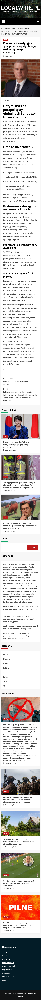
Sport (5, 672)
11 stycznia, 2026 (10, 531)
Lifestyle (6, 659)
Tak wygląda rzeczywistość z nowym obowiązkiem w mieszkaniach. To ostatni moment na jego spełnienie (19, 485)
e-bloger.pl (6, 973)
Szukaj (4, 538)
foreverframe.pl (8, 962)
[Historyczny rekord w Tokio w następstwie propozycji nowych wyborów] (20, 426)
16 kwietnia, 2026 (10, 805)
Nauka (5, 663)
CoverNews (20, 993)
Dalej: (20, 395)
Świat (5, 677)
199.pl (4, 952)
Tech (5, 681)
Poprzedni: (15, 382)
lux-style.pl (6, 956)
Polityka (6, 668)
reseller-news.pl (8, 966)
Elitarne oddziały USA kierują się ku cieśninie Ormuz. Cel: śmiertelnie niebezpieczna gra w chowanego (20, 609)
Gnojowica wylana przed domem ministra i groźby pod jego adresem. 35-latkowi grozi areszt (20, 525)
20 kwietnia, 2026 (10, 763)
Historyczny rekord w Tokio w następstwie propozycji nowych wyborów (16, 444)
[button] (3, 21)
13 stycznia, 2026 (10, 490)
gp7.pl (4, 980)
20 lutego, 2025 (9, 56)
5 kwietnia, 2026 (10, 930)
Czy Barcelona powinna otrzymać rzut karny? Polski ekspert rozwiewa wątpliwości (20, 627)
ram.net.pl (6, 959)
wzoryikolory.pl (8, 976)
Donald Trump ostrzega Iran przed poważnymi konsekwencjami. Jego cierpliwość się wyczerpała (16, 635)
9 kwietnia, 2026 (10, 888)
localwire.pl (20, 8)
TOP (5, 40)
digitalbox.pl (7, 969)
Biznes (5, 654)
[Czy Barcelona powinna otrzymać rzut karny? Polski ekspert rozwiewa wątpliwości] (20, 865)
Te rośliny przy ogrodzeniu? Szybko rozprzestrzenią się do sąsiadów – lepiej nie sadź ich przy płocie (19, 619)
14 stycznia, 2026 (10, 450)
